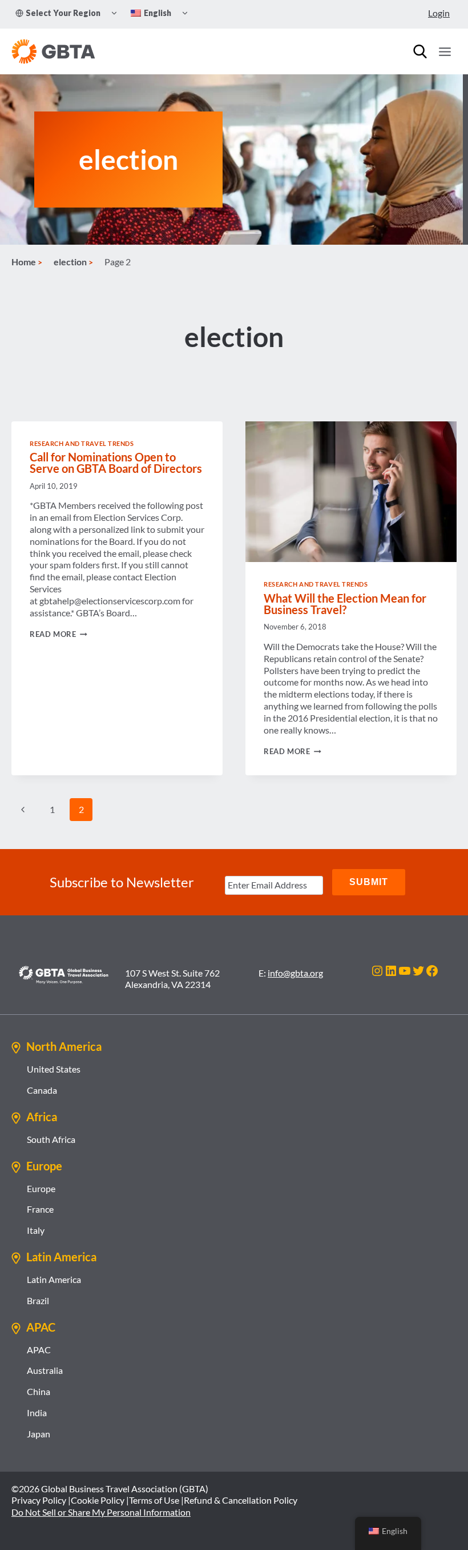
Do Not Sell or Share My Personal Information (101, 1512)
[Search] (420, 51)
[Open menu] (445, 51)
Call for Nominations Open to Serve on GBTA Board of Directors (116, 462)
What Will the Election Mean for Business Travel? (345, 603)
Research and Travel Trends (82, 443)
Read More (58, 634)
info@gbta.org (295, 972)
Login (439, 12)
